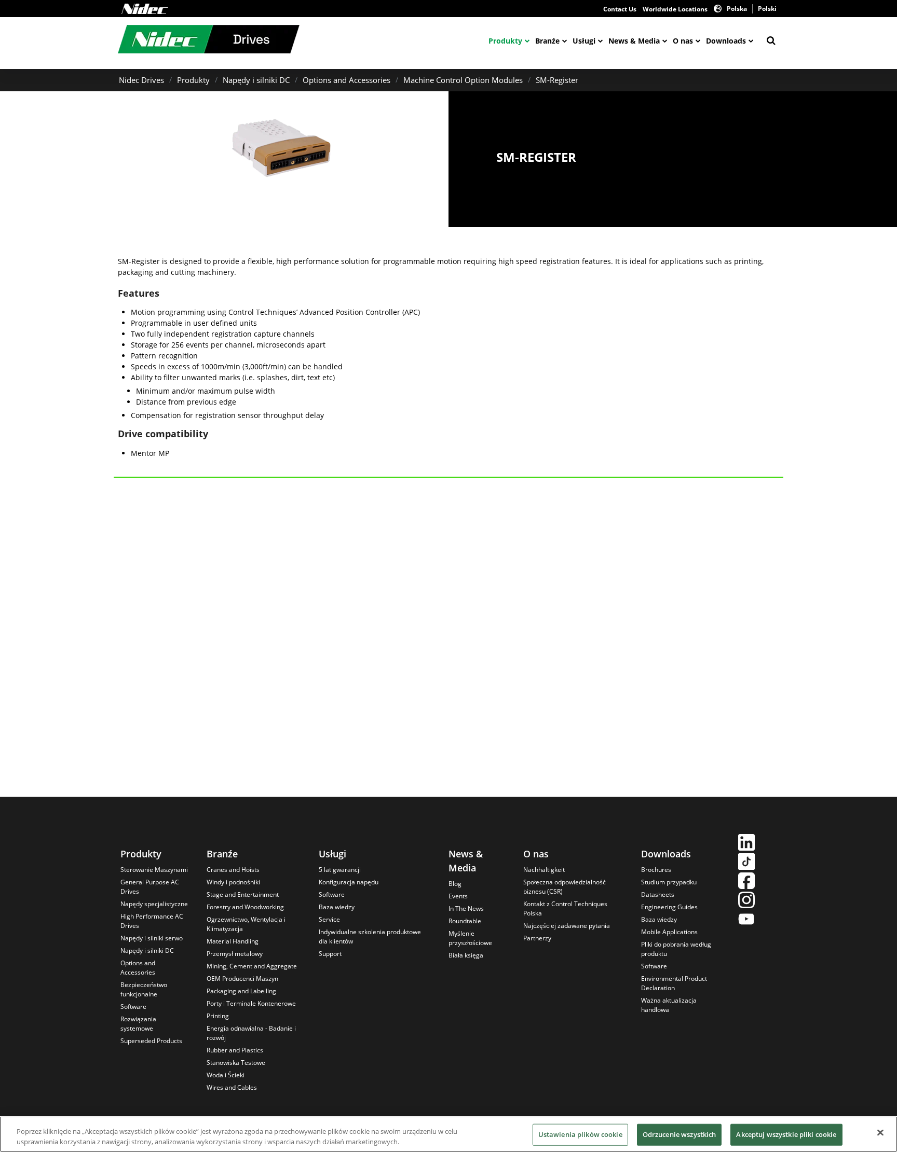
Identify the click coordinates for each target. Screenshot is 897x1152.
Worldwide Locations (675, 9)
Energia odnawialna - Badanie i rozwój (251, 1033)
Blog (454, 883)
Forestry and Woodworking (245, 907)
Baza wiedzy (337, 907)
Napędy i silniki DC (256, 80)
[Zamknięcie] (880, 1132)
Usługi (584, 41)
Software (133, 1006)
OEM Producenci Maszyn (242, 978)
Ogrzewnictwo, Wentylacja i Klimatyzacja (246, 924)
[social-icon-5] (746, 920)
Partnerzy (537, 938)
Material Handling (233, 941)
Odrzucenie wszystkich (679, 1134)
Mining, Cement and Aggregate (252, 966)
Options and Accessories (346, 80)
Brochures (656, 869)
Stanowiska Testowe (236, 1062)
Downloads (726, 41)
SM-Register (557, 80)
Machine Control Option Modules (463, 80)
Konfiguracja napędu (348, 882)
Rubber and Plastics (235, 1050)
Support (330, 953)
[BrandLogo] (209, 40)
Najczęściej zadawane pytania (566, 925)
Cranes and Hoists (233, 869)
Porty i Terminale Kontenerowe (251, 1003)
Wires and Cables (232, 1087)
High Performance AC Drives (151, 921)
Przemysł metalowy (235, 953)
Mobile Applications (669, 931)
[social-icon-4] (746, 901)
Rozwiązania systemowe (138, 1024)
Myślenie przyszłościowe (470, 938)
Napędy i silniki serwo (151, 938)
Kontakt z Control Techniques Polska (565, 908)
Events (458, 896)
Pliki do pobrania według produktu (676, 949)
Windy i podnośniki (233, 882)
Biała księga (465, 955)
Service (329, 919)
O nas (683, 41)
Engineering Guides (669, 907)
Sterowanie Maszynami (154, 869)
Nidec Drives (141, 80)
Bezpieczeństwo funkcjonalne (143, 989)
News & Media (634, 41)
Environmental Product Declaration (674, 983)
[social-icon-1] (746, 843)
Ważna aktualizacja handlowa (669, 1005)
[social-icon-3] (746, 882)
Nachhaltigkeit (544, 869)
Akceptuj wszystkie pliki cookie (786, 1134)
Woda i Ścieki (225, 1075)
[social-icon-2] (746, 862)
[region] (448, 1134)
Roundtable (464, 921)
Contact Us (619, 9)
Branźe (547, 41)
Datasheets (657, 894)
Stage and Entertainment (243, 894)
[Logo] (144, 9)
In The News (466, 908)
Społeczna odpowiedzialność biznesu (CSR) (564, 887)
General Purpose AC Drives (149, 887)
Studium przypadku (669, 882)
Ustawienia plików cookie (580, 1134)
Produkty (505, 41)
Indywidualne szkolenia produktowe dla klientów (370, 936)
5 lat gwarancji (340, 869)
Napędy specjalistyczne (154, 903)
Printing (218, 1015)
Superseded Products (151, 1040)
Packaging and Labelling (241, 991)
